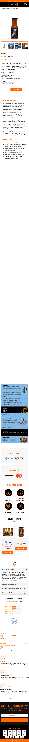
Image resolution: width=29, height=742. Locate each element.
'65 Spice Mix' (17, 133)
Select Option (21, 548)
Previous (1, 457)
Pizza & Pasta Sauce (21, 541)
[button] (4, 56)
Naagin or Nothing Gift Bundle (8, 541)
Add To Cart (7, 552)
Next (27, 457)
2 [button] (12, 698)
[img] (3, 633)
